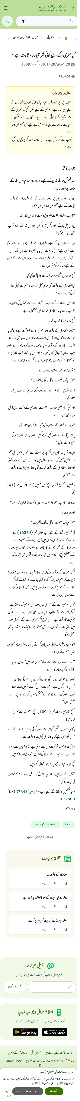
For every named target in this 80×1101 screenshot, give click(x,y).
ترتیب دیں (8, 1093)
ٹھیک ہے (54, 1091)
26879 (25, 533)
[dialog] (38, 1084)
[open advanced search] (23, 21)
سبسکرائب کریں (15, 987)
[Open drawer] (5, 8)
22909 (69, 799)
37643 (22, 792)
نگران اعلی (36, 1053)
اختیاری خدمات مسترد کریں (27, 1091)
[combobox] (50, 21)
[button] (65, 883)
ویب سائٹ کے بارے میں (58, 1053)
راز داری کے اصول (17, 1053)
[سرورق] (66, 38)
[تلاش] (7, 21)
